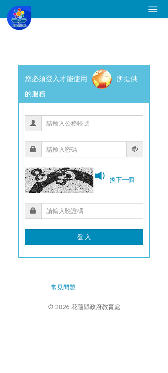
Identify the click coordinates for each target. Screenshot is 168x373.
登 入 (84, 237)
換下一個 (122, 179)
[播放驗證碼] (101, 176)
